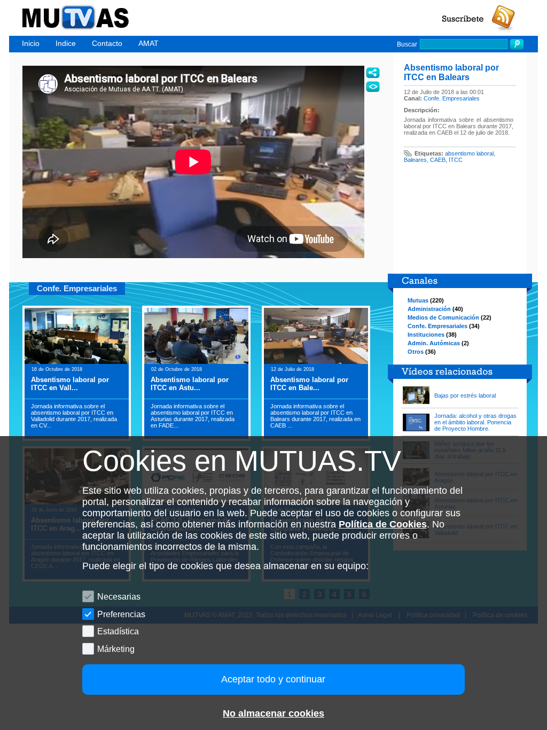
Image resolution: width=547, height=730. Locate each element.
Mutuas (418, 300)
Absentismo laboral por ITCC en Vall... (70, 384)
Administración (429, 309)
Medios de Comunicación (443, 317)
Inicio (31, 43)
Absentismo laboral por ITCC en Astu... (190, 384)
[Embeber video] (373, 86)
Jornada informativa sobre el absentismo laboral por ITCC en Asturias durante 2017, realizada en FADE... (193, 416)
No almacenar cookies (273, 713)
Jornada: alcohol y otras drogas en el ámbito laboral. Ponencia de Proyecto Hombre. (475, 422)
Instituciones (426, 334)
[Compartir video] (373, 72)
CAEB (438, 160)
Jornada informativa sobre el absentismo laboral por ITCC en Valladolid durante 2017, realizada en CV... (74, 416)
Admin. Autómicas (434, 343)
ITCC (456, 160)
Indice (66, 43)
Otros (416, 351)
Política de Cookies (383, 524)
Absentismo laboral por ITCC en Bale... (309, 384)
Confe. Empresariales (452, 98)
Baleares (415, 160)
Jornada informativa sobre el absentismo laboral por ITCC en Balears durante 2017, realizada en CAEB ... (315, 416)
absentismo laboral (469, 153)
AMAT (148, 43)
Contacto (107, 43)
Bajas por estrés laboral (465, 395)
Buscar (407, 44)
